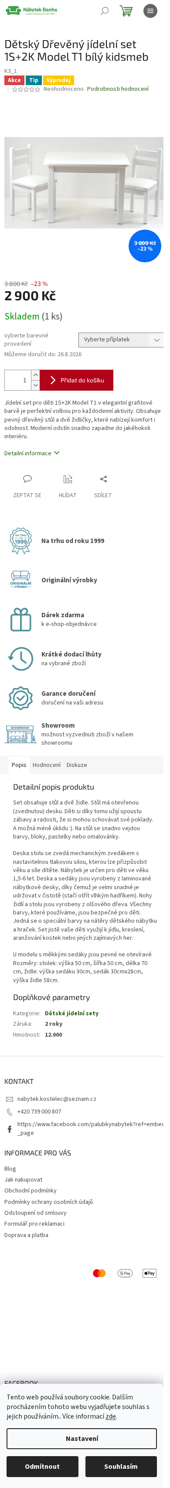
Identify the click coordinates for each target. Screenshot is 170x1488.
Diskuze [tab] (77, 765)
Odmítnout (42, 1466)
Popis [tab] (19, 765)
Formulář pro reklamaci (34, 1224)
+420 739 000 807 (39, 1111)
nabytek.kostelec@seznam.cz (56, 1099)
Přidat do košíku (82, 380)
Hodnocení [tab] (47, 765)
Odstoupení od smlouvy (35, 1213)
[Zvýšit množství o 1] (35, 375)
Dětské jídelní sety (72, 1013)
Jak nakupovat (23, 1179)
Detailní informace (27, 453)
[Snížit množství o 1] (35, 385)
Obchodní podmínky (30, 1190)
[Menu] (150, 11)
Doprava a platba (26, 1235)
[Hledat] (104, 11)
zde (110, 1416)
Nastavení (82, 1438)
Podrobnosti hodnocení (118, 89)
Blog (10, 1169)
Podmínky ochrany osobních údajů (48, 1202)
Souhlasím (121, 1466)
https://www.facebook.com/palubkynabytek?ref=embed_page (91, 1128)
